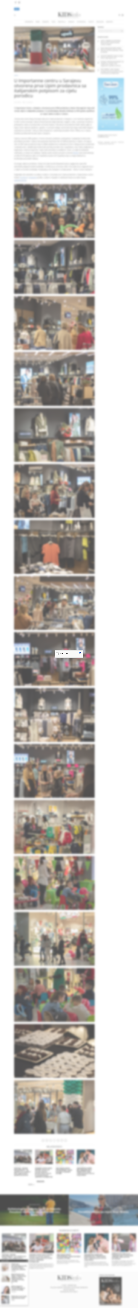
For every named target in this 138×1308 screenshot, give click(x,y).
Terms (81, 656)
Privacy (78, 656)
